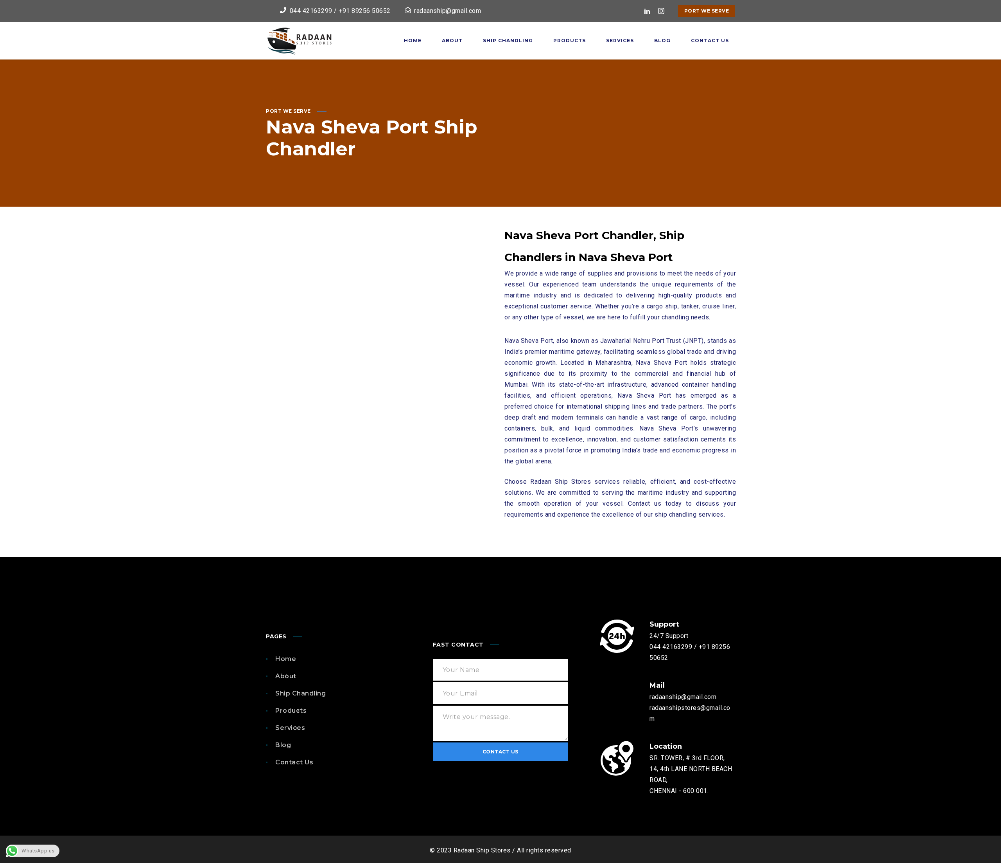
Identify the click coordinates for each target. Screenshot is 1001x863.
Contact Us (294, 762)
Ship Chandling (300, 693)
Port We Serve (706, 11)
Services (290, 727)
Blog (283, 745)
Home (285, 659)
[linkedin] (647, 11)
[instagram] (662, 11)
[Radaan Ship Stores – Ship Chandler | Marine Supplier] (299, 40)
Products (291, 710)
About (285, 676)
